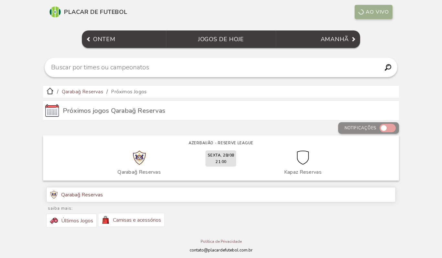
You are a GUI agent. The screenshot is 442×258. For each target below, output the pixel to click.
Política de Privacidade (221, 241)
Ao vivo (377, 12)
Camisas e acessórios (137, 220)
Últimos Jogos (77, 220)
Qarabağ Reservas (82, 91)
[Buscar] (387, 67)
